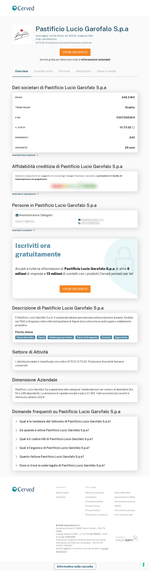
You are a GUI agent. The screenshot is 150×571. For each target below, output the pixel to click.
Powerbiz (61, 497)
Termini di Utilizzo (94, 492)
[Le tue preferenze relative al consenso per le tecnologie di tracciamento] (143, 564)
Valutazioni (83, 71)
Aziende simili (43, 71)
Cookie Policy (92, 506)
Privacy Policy (92, 510)
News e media (106, 71)
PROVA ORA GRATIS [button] (75, 52)
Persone (64, 71)
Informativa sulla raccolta (75, 566)
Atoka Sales (62, 492)
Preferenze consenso (96, 514)
